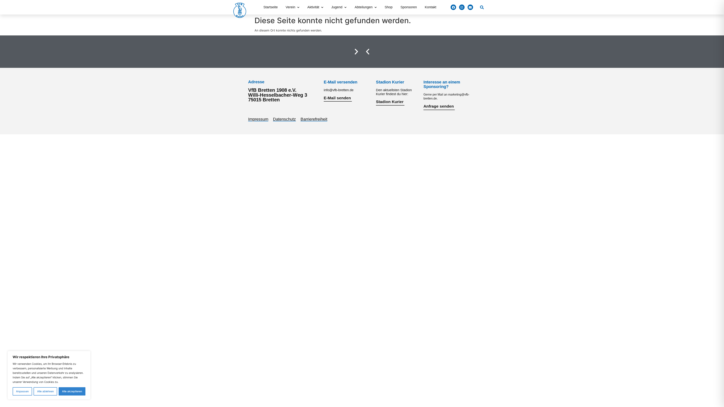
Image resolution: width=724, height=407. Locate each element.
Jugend (336, 7)
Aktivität (313, 7)
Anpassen (22, 391)
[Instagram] (462, 7)
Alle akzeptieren (72, 391)
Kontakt (430, 7)
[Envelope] (470, 7)
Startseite (270, 7)
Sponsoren (408, 7)
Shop (389, 7)
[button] (367, 51)
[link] (482, 7)
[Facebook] (453, 7)
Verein (290, 7)
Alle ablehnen (45, 391)
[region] (49, 375)
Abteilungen (364, 7)
